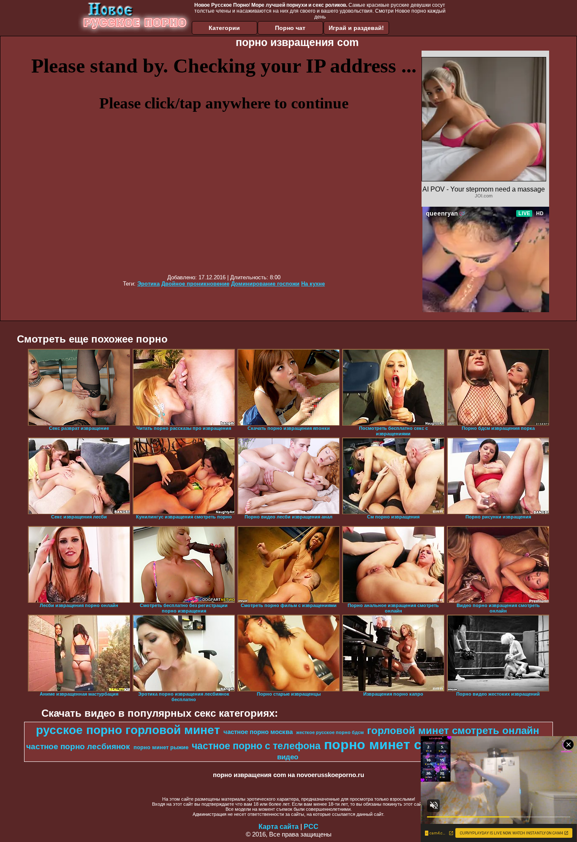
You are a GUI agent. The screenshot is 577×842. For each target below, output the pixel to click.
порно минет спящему (399, 744)
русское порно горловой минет (128, 730)
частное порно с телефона (256, 745)
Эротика (148, 284)
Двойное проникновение (195, 284)
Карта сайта (279, 826)
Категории (224, 27)
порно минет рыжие (160, 747)
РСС (311, 826)
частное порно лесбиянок (78, 746)
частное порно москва (258, 732)
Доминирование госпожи (265, 284)
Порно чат (290, 27)
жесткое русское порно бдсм (330, 732)
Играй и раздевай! (356, 27)
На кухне (313, 284)
